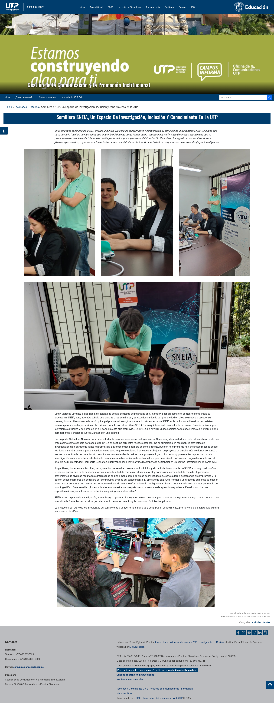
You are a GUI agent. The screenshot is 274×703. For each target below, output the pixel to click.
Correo (182, 7)
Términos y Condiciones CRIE (132, 688)
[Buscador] (269, 97)
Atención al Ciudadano (129, 7)
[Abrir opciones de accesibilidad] (4, 131)
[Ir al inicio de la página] (270, 685)
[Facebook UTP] (238, 632)
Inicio (82, 7)
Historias (34, 106)
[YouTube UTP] (249, 632)
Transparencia (153, 7)
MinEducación (136, 646)
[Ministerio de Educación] (238, 7)
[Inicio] (270, 685)
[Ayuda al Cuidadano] (265, 632)
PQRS (110, 7)
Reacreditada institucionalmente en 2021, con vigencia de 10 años (189, 642)
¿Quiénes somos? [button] (23, 97)
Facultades (20, 106)
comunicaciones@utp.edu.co (28, 667)
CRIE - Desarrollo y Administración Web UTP (159, 698)
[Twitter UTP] (243, 632)
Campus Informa (47, 97)
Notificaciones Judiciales (130, 679)
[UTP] (12, 7)
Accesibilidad (96, 7)
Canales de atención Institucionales (135, 674)
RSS (193, 7)
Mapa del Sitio (124, 693)
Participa (169, 7)
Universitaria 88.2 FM (71, 97)
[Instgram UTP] (254, 632)
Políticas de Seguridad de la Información (171, 688)
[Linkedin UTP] (260, 632)
